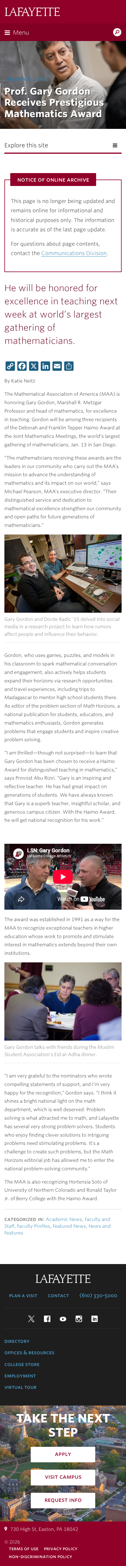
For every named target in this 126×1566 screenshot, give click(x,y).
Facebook (47, 1319)
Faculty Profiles (33, 1226)
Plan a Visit (23, 1295)
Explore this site (26, 145)
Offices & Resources (29, 1352)
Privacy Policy (60, 1548)
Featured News (69, 1226)
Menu (21, 32)
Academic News (64, 1219)
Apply (63, 1453)
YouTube (63, 1319)
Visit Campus (63, 1476)
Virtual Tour (20, 1387)
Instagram (79, 1319)
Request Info (63, 1499)
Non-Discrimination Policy (40, 1556)
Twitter (31, 1319)
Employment (20, 1376)
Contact (58, 1295)
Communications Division (74, 253)
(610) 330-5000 (98, 1295)
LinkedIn (95, 1319)
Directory (17, 1341)
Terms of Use (23, 1548)
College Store (22, 1364)
